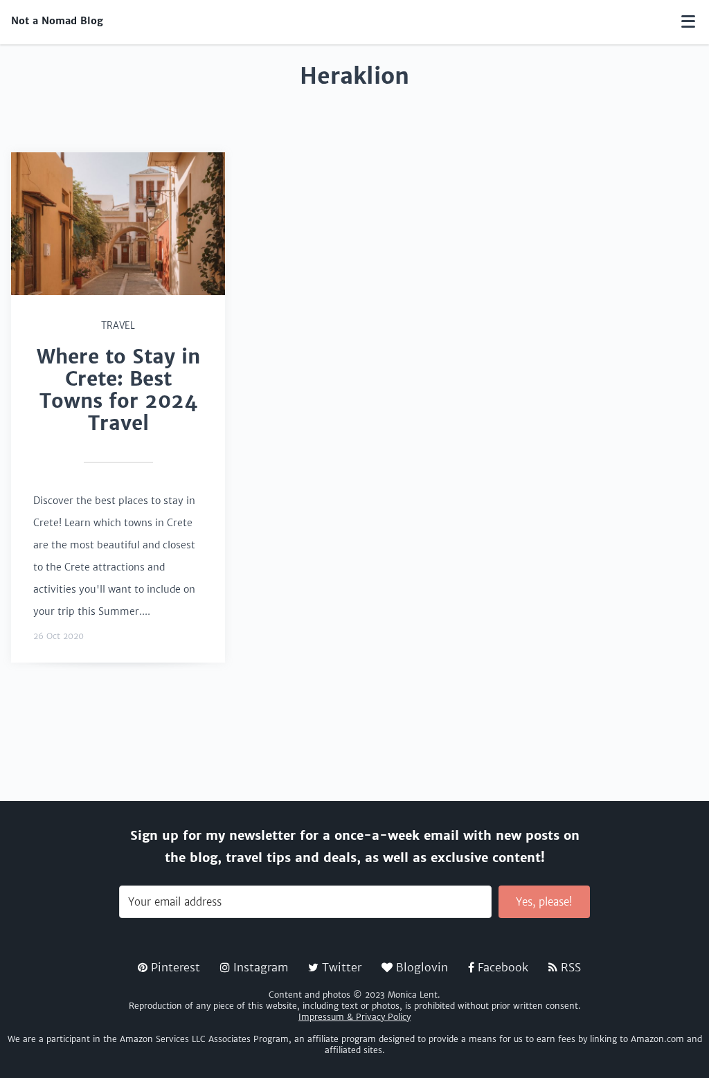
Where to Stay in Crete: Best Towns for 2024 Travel (118, 389)
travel (118, 326)
